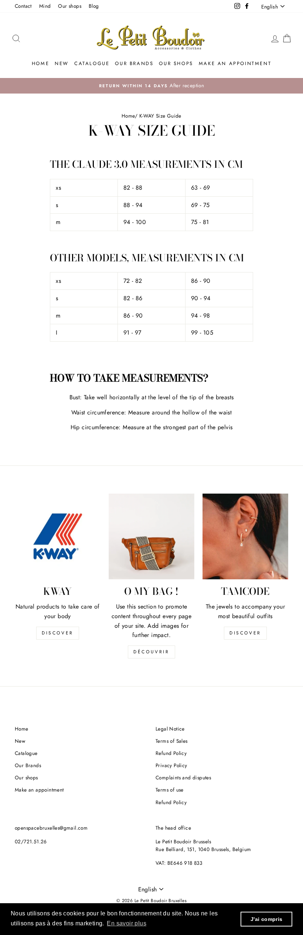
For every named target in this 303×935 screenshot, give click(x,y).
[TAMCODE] (245, 536)
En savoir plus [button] (126, 923)
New (62, 63)
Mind (45, 6)
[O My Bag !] (151, 536)
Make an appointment (235, 63)
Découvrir (151, 651)
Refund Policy (171, 753)
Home (40, 63)
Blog (94, 6)
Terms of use (170, 789)
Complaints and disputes (183, 777)
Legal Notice (170, 728)
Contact (23, 6)
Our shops (69, 6)
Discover (58, 633)
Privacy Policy (171, 765)
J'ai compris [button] (267, 919)
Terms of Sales (172, 741)
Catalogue (91, 63)
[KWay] (58, 536)
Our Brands (134, 63)
